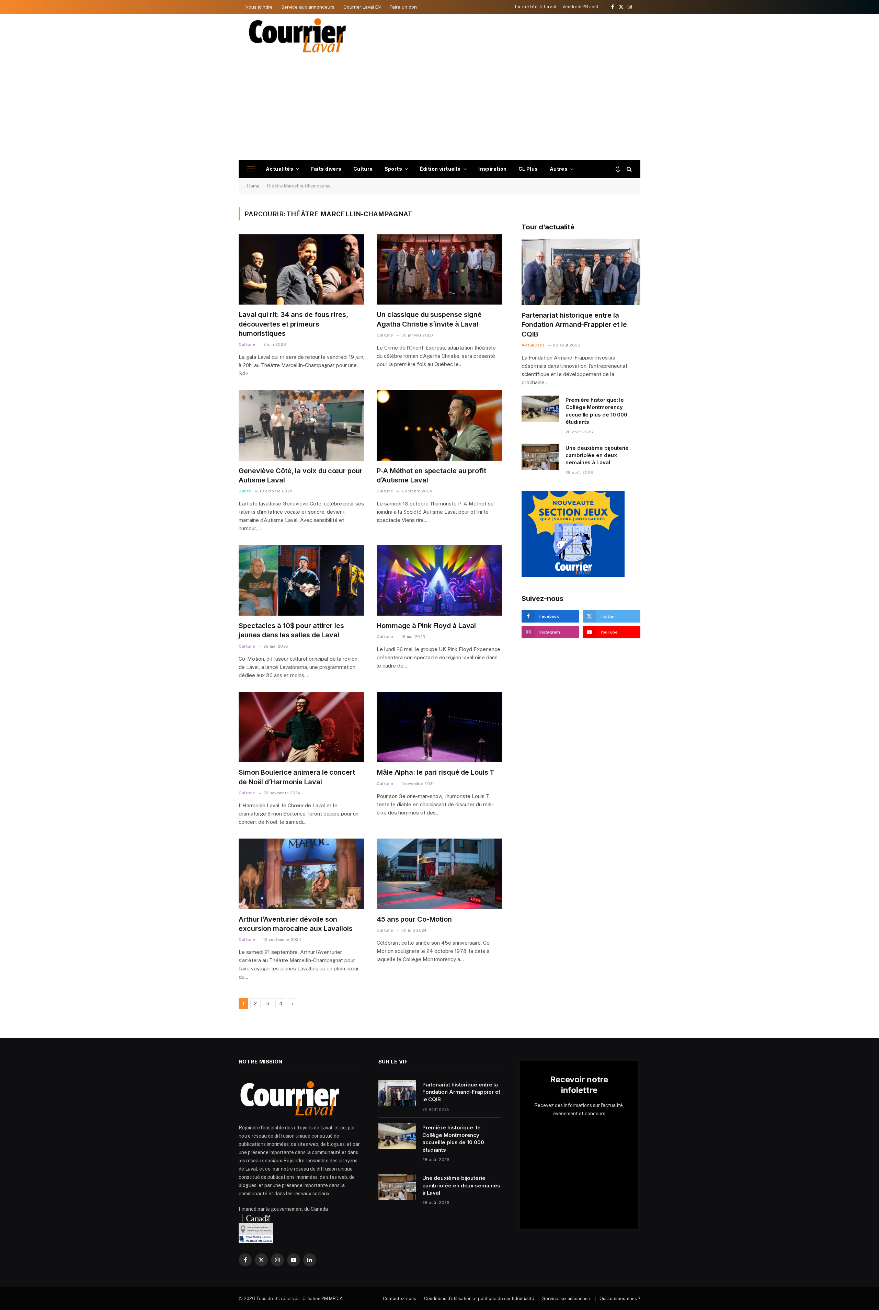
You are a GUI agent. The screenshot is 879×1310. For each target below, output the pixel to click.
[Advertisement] (439, 108)
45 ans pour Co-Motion (414, 919)
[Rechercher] (628, 169)
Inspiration (492, 169)
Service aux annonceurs (308, 7)
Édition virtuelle (440, 169)
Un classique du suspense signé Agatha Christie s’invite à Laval (429, 319)
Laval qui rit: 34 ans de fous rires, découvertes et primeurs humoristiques (293, 323)
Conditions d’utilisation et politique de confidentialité (479, 1298)
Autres (559, 169)
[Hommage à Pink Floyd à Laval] (439, 580)
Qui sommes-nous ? (620, 1298)
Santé (245, 491)
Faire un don (403, 7)
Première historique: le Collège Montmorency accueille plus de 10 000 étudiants (596, 411)
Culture (363, 169)
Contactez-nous (399, 1298)
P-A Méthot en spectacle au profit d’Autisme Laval (431, 475)
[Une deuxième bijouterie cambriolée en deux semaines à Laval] (540, 457)
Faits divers (326, 169)
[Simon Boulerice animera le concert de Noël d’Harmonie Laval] (301, 727)
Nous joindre (259, 7)
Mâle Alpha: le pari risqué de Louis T (435, 772)
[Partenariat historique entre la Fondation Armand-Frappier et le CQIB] (581, 272)
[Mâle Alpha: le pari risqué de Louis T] (439, 727)
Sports (393, 169)
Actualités (279, 169)
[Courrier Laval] (297, 35)
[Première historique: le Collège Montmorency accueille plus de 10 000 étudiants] (540, 409)
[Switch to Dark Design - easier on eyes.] (618, 169)
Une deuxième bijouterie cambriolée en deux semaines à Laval (597, 455)
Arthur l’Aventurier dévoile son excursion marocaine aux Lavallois (297, 924)
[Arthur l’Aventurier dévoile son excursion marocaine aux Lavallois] (301, 874)
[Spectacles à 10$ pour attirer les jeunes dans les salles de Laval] (301, 580)
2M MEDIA (332, 1298)
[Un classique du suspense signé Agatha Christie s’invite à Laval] (439, 269)
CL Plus (528, 169)
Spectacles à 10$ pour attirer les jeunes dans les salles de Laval (291, 630)
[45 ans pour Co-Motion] (439, 874)
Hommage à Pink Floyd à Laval (426, 626)
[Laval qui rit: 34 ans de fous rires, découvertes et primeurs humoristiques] (301, 269)
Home (253, 186)
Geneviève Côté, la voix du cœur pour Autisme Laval (300, 475)
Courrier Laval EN (362, 7)
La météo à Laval (536, 6)
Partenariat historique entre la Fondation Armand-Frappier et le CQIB (574, 324)
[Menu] (251, 169)
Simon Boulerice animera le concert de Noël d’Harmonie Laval (297, 777)
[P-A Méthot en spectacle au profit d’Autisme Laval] (439, 425)
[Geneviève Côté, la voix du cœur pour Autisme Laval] (301, 425)
